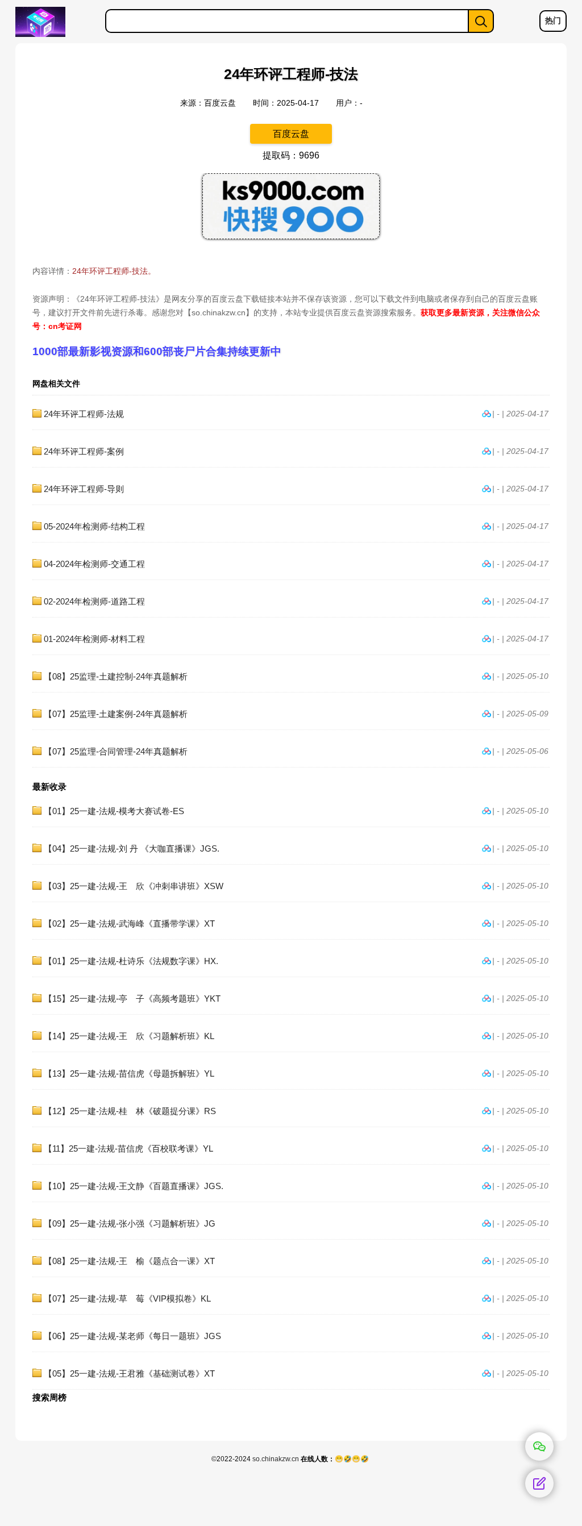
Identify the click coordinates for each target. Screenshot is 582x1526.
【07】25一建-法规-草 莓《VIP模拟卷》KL (127, 1298)
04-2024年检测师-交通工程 (94, 564)
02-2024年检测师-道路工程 (94, 601)
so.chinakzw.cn (275, 1459)
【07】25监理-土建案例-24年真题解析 (116, 714)
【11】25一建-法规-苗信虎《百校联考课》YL (128, 1148)
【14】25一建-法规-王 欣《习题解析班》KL (129, 1036)
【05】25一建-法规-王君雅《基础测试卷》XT (129, 1373)
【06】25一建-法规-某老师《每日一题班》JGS (132, 1336)
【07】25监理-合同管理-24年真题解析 (116, 751)
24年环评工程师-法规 (84, 414)
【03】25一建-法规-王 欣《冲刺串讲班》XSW (133, 886)
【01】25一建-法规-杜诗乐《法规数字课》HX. (131, 961)
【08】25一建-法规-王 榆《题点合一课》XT (129, 1261)
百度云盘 (291, 134)
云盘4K (54, 22)
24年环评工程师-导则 (84, 489)
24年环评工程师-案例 (84, 451)
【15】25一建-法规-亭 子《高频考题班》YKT (132, 998)
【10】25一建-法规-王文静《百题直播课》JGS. (133, 1186)
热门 (553, 20)
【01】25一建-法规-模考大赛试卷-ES (114, 811)
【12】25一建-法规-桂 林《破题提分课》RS (130, 1111)
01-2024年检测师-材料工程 (94, 639)
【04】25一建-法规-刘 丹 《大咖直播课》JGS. (131, 848)
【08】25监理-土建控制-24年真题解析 (116, 676)
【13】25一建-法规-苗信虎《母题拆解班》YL (129, 1073)
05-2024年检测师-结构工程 (94, 526)
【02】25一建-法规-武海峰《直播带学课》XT (129, 923)
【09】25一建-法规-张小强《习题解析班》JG (129, 1223)
